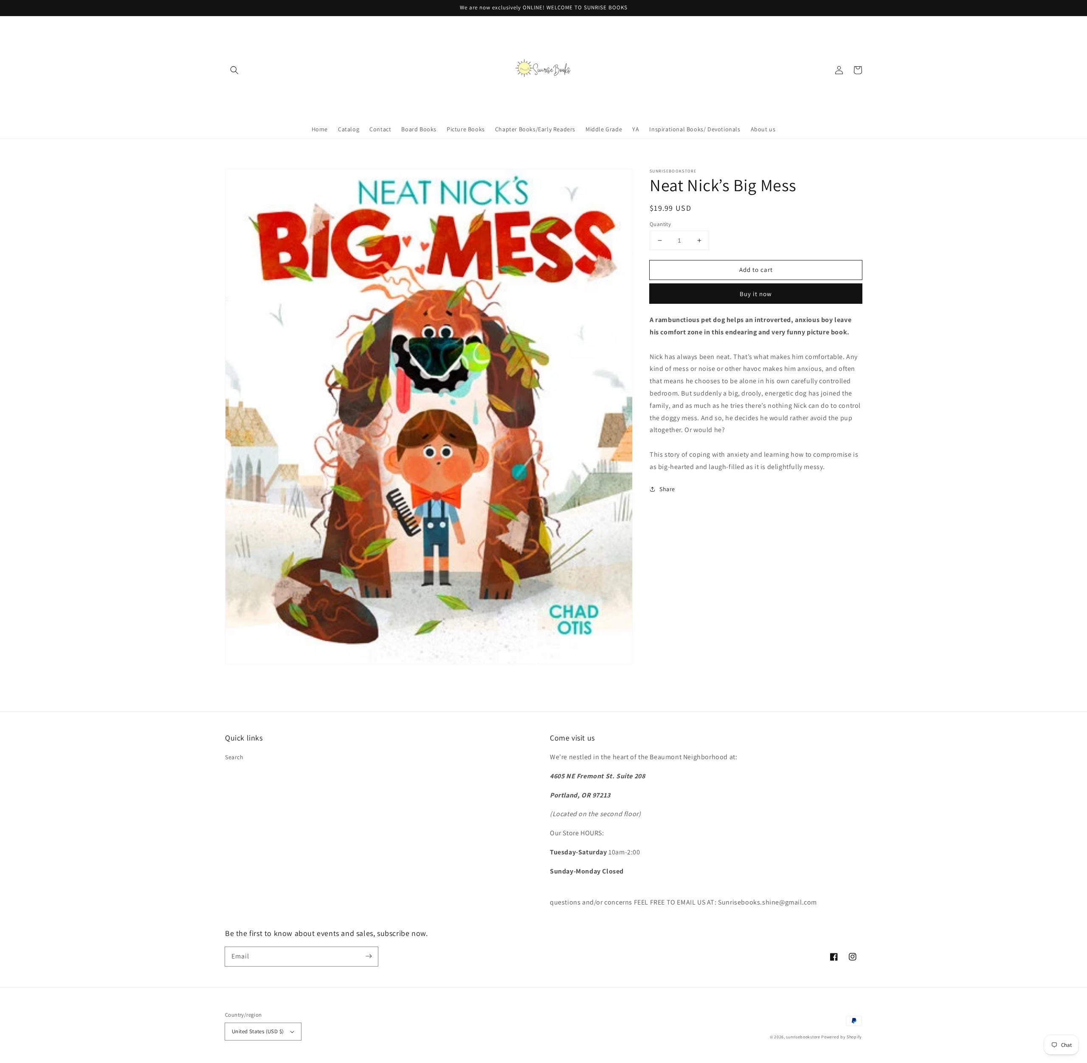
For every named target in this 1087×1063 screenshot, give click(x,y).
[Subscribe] (368, 956)
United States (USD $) (258, 1031)
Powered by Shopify (841, 1037)
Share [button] (667, 488)
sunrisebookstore (803, 1037)
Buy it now (756, 294)
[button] (234, 70)
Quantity (660, 224)
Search (234, 757)
